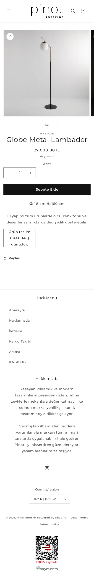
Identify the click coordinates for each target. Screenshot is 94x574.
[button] (9, 11)
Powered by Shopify (51, 517)
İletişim (15, 331)
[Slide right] (57, 125)
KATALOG (17, 362)
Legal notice (79, 517)
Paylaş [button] (14, 258)
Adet (47, 164)
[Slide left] (37, 125)
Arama (14, 352)
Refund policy (49, 524)
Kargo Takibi (20, 341)
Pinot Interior (26, 517)
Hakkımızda (19, 320)
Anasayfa (17, 310)
